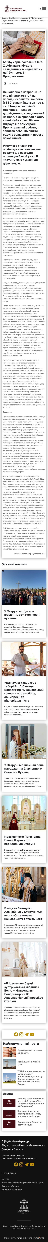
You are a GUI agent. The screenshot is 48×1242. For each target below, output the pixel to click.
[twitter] (32, 1034)
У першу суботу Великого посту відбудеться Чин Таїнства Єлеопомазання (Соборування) (30, 1102)
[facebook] (16, 1034)
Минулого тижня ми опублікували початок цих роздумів (22, 149)
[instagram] (21, 1034)
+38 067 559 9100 (17, 1155)
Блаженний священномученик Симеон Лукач (22, 1182)
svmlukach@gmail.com (27, 1158)
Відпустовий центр (10, 1186)
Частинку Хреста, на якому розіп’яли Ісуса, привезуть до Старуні (29, 1114)
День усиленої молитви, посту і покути (30, 1123)
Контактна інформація (12, 1190)
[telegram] (27, 1034)
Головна (5, 18)
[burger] (44, 8)
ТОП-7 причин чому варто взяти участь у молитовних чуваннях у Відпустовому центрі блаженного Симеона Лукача (31, 1077)
